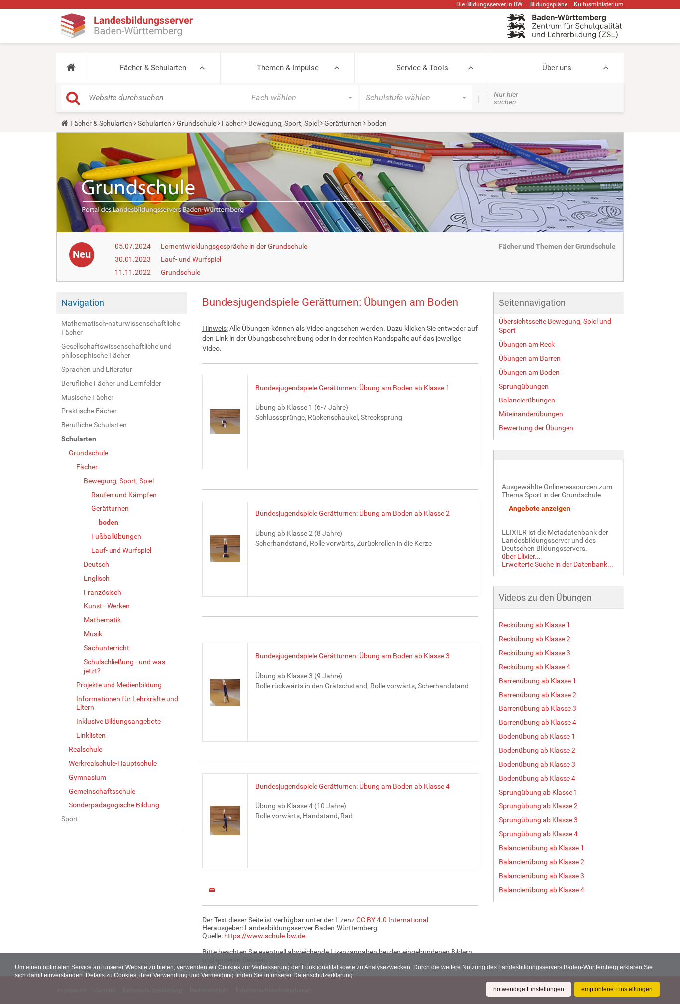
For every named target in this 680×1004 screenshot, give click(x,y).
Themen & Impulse (288, 67)
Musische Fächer (87, 397)
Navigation (82, 303)
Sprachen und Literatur (96, 369)
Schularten (154, 123)
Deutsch (96, 564)
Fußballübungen (116, 536)
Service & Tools (422, 67)
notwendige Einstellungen (528, 989)
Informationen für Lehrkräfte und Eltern (127, 703)
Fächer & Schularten (153, 67)
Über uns (556, 67)
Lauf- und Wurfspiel (191, 259)
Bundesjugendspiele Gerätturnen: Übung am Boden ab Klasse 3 (352, 656)
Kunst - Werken (107, 606)
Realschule (85, 749)
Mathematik (102, 620)
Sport (69, 819)
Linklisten (91, 735)
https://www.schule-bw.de (264, 936)
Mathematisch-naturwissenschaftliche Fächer (120, 327)
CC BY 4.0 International (392, 920)
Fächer (232, 123)
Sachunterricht (106, 648)
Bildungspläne (548, 4)
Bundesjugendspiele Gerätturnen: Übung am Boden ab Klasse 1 (352, 388)
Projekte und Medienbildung (119, 685)
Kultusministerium (599, 4)
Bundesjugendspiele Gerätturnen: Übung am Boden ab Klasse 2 (352, 513)
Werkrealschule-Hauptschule (113, 763)
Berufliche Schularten (94, 425)
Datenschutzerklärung (323, 975)
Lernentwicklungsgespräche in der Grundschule (234, 246)
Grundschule (196, 123)
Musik (93, 634)
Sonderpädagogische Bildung (114, 805)
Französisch (102, 592)
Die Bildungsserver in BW (489, 4)
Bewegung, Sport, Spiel (283, 123)
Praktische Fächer (89, 411)
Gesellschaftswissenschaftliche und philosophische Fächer (116, 350)
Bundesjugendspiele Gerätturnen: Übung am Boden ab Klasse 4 (352, 786)
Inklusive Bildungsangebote (118, 721)
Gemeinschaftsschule (102, 791)
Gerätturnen (343, 123)
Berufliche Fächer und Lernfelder (111, 383)
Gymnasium (87, 777)
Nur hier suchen (506, 98)
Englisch (97, 578)
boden (108, 522)
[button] (71, 67)
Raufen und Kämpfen (124, 495)
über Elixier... (521, 556)
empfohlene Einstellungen (617, 989)
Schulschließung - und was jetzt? (124, 666)
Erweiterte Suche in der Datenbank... (557, 564)
